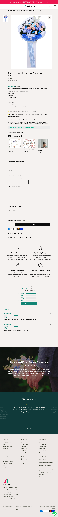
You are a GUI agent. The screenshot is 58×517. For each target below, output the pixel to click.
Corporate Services (7, 442)
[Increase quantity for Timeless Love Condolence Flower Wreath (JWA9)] (13, 224)
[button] (11, 86)
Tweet (17, 237)
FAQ (4, 444)
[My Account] (51, 6)
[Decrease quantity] (13, 146)
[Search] (49, 6)
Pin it (23, 237)
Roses (4, 465)
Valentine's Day (24, 444)
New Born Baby (42, 444)
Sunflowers (5, 467)
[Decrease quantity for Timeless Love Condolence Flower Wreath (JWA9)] (9, 224)
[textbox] (16, 182)
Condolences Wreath (14, 10)
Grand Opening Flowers (44, 450)
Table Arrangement (7, 463)
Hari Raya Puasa (25, 448)
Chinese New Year (25, 442)
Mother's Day (24, 452)
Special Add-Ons (16, 136)
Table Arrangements (44, 452)
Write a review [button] (29, 303)
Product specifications (15, 233)
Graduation (42, 448)
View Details (15, 149)
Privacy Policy (6, 452)
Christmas (23, 450)
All (9, 136)
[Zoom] (49, 17)
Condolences (42, 442)
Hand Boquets (6, 459)
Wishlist (4, 450)
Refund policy (6, 448)
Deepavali (23, 446)
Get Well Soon (42, 446)
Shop (8, 10)
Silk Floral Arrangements (8, 461)
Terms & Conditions (7, 446)
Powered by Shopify (28, 506)
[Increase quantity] (17, 146)
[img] (7, 313)
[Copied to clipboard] (30, 237)
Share (11, 237)
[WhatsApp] (27, 237)
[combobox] (18, 182)
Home (4, 10)
